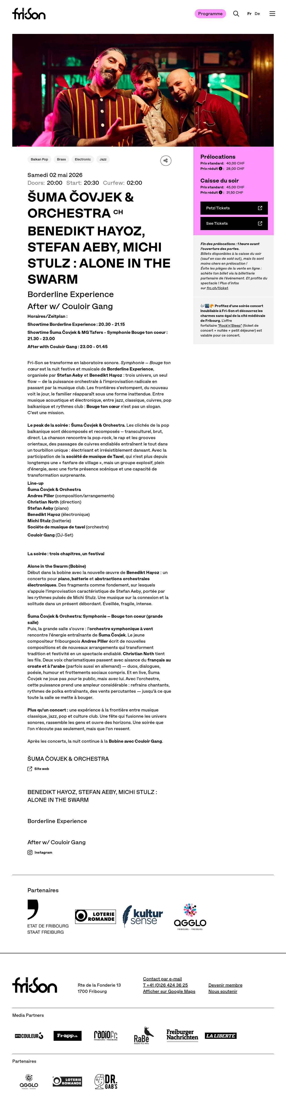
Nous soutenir (222, 991)
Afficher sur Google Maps (169, 991)
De (257, 13)
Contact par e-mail (162, 978)
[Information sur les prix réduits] (220, 168)
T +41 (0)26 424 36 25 (165, 985)
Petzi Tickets (218, 208)
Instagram (43, 852)
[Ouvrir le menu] (272, 13)
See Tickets (217, 223)
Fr (249, 13)
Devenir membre (225, 985)
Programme (210, 13)
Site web (41, 769)
